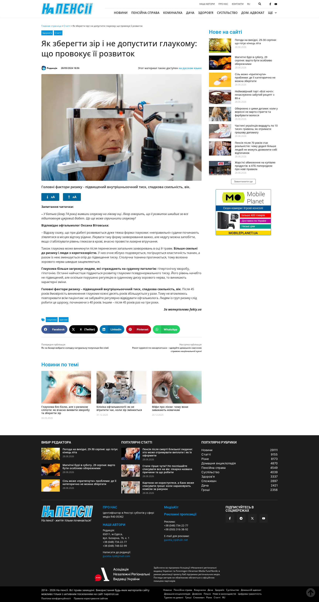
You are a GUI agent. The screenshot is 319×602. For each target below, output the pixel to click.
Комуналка (172, 13)
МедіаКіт (171, 507)
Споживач (198, 597)
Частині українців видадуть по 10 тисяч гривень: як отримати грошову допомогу (256, 129)
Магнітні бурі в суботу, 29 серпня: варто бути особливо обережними (253, 60)
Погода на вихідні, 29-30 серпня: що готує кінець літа (256, 41)
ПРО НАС (110, 507)
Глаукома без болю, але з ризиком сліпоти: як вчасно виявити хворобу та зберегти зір (65, 410)
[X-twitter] (252, 518)
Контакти (237, 4)
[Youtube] (276, 4)
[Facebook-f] (270, 4)
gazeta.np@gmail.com (116, 556)
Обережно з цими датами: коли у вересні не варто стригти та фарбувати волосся (256, 112)
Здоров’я (205, 13)
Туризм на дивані (173, 597)
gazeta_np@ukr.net (176, 540)
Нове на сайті (225, 32)
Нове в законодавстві (224, 593)
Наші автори (207, 4)
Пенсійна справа (145, 13)
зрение (64, 319)
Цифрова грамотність (250, 593)
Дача (190, 13)
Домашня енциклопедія (177, 593)
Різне (209, 597)
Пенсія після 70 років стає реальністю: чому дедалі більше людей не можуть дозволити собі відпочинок (256, 148)
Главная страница (51, 25)
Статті (67, 25)
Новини (121, 13)
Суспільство (227, 13)
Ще (270, 13)
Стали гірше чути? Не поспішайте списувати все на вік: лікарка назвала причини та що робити (167, 469)
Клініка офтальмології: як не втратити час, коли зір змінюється (119, 408)
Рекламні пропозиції (180, 514)
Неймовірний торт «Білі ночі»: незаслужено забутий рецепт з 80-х (254, 95)
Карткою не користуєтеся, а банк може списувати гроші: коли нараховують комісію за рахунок (168, 486)
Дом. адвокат (252, 13)
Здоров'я (47, 32)
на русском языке (190, 68)
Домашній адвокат (251, 589)
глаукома (52, 319)
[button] (54, 329)
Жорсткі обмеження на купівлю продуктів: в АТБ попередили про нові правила (255, 166)
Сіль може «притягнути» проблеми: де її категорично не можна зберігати (255, 77)
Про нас (223, 4)
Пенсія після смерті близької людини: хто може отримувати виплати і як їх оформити (168, 452)
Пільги (207, 593)
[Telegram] (241, 518)
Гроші (188, 597)
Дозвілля (197, 593)
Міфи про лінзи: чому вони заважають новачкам (170, 408)
